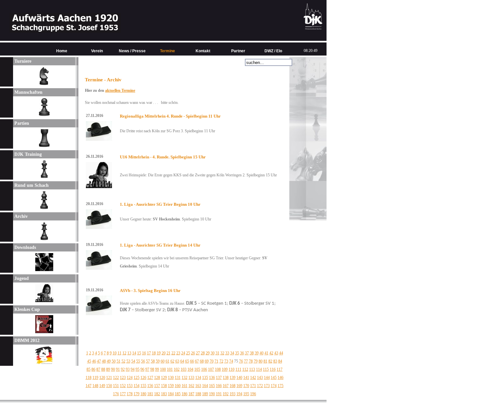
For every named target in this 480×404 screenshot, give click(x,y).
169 (239, 385)
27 (198, 353)
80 (261, 361)
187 (191, 394)
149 (102, 385)
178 (130, 394)
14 (134, 353)
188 (198, 394)
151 (116, 385)
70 (212, 361)
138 (226, 377)
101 (170, 369)
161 (184, 385)
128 (157, 377)
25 (188, 353)
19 (159, 353)
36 (242, 353)
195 (246, 394)
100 (163, 369)
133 (191, 377)
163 (198, 385)
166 (219, 385)
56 (143, 361)
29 (208, 353)
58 (153, 361)
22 (173, 353)
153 (130, 385)
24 (183, 353)
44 (281, 353)
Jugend (21, 278)
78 (251, 361)
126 (143, 377)
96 (142, 369)
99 (157, 369)
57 (148, 361)
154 (136, 385)
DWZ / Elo (273, 51)
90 (113, 369)
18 (154, 353)
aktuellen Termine (120, 90)
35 (237, 353)
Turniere (22, 61)
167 (226, 385)
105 (197, 369)
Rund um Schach (31, 185)
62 (172, 361)
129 (164, 377)
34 (232, 353)
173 (267, 385)
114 (259, 369)
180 (143, 394)
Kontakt (203, 51)
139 (232, 377)
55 (138, 361)
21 (168, 353)
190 (212, 394)
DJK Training (27, 154)
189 (205, 394)
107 (211, 369)
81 (265, 361)
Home (61, 51)
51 (118, 361)
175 (280, 385)
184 (171, 394)
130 (171, 377)
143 (260, 377)
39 (257, 353)
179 (136, 394)
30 (213, 353)
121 (109, 377)
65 (187, 361)
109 (225, 369)
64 (182, 361)
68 (202, 361)
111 (238, 369)
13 (129, 353)
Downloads (24, 247)
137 (219, 377)
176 (116, 394)
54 (133, 361)
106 (204, 369)
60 (163, 361)
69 (207, 361)
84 (280, 361)
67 (197, 361)
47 (99, 361)
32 (222, 353)
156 (150, 385)
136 (212, 377)
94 (133, 369)
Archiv (20, 216)
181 (150, 394)
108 (218, 369)
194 (239, 394)
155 (143, 385)
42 (271, 353)
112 (245, 369)
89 (108, 369)
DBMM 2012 (26, 340)
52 (123, 361)
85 (88, 369)
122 (116, 377)
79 (256, 361)
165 (212, 385)
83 (275, 361)
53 (128, 361)
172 (260, 385)
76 (241, 361)
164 (205, 385)
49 (109, 361)
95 (137, 369)
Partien (21, 123)
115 (266, 369)
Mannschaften (27, 92)
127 (150, 377)
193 (232, 394)
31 (217, 353)
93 (128, 369)
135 (205, 377)
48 (104, 361)
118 (88, 377)
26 (193, 353)
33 (227, 353)
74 (231, 361)
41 (266, 353)
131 (178, 377)
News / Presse (132, 51)
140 (239, 377)
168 (232, 385)
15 (139, 353)
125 (136, 377)
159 (171, 385)
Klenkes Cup (26, 309)
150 (109, 385)
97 (147, 369)
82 (270, 361)
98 (152, 369)
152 (123, 385)
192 (226, 394)
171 (253, 385)
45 (89, 361)
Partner (238, 51)
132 (184, 377)
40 (262, 353)
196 (253, 394)
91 (118, 369)
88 (103, 369)
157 (157, 385)
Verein (97, 51)
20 (164, 353)
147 (88, 385)
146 (280, 377)
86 (93, 369)
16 (144, 353)
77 (246, 361)
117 (279, 369)
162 (191, 385)
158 (164, 385)
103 (183, 369)
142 (253, 377)
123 (123, 377)
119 (95, 377)
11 (119, 353)
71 (216, 361)
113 (252, 369)
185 (178, 394)
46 (94, 361)
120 (102, 377)
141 (246, 377)
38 (252, 353)
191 (219, 394)
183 (164, 394)
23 (178, 353)
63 (177, 361)
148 (95, 385)
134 (198, 377)
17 (149, 353)
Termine (167, 51)
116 (273, 369)
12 (124, 353)
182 (157, 394)
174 (274, 385)
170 (246, 385)
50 (114, 361)
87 (98, 369)
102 (177, 369)
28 (203, 353)
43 (276, 353)
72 (221, 361)
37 (247, 353)
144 (267, 377)
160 (178, 385)
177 (123, 394)
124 (130, 377)
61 (167, 361)
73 (226, 361)
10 (115, 353)
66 (192, 361)
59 (158, 361)
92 (123, 369)
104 (190, 369)
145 (274, 377)
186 (184, 394)
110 (231, 369)
